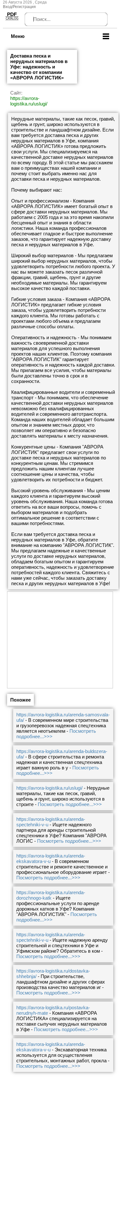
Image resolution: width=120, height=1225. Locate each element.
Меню (18, 36)
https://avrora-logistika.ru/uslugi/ (28, 100)
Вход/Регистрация (19, 7)
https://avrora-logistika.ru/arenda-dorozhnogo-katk (50, 895)
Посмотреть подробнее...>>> (70, 804)
